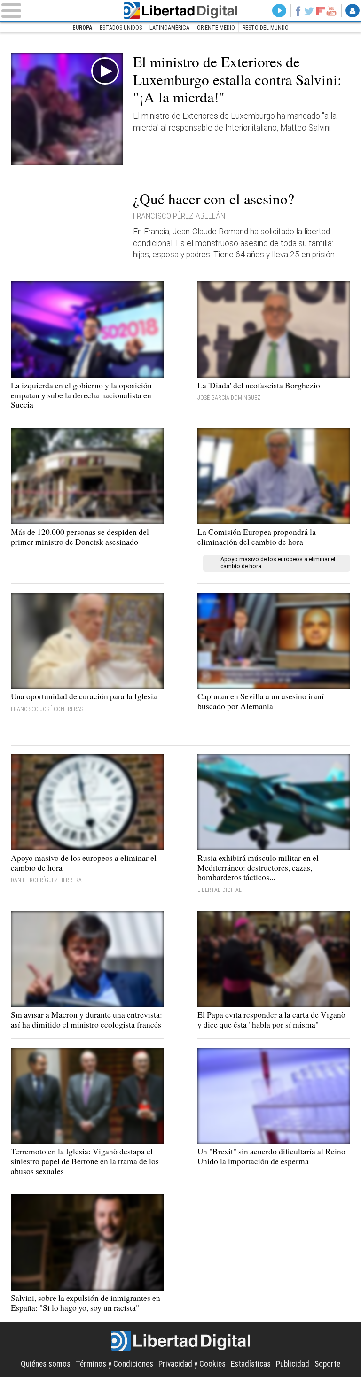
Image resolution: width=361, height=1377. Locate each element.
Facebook (298, 11)
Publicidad (292, 1364)
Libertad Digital (180, 10)
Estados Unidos (121, 27)
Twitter (309, 11)
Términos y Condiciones (114, 1364)
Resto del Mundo (266, 27)
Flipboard (320, 10)
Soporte (327, 1364)
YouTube (331, 11)
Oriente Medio (216, 27)
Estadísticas (251, 1364)
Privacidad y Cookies (192, 1364)
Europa (82, 27)
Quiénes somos (46, 1364)
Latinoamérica (169, 27)
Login (352, 11)
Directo (279, 11)
